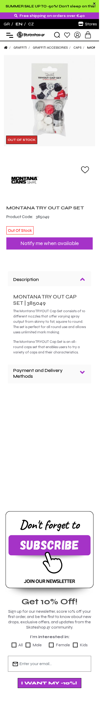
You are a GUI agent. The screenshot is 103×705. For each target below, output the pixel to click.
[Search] (57, 35)
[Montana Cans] (49, 180)
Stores (91, 23)
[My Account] (77, 34)
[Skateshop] (31, 34)
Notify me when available (49, 243)
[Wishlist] (67, 34)
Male (37, 644)
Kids (84, 644)
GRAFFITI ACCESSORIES (50, 47)
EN (19, 23)
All (20, 644)
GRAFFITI (20, 47)
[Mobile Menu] (8, 35)
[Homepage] (6, 47)
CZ (31, 23)
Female (63, 644)
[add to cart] (88, 35)
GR (7, 23)
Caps (77, 47)
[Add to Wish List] (85, 169)
